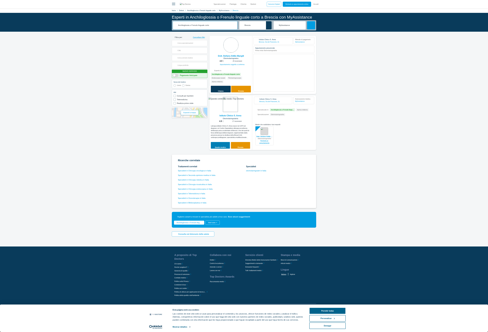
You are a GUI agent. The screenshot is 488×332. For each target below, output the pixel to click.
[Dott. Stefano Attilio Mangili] (231, 45)
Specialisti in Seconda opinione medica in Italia (196, 175)
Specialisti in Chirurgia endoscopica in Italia (195, 189)
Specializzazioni (220, 4)
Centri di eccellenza (217, 263)
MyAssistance (224, 10)
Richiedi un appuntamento (264, 142)
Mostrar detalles (180, 327)
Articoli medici (285, 263)
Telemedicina (182, 99)
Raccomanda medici (217, 281)
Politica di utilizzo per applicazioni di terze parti (190, 292)
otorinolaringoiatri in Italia (256, 171)
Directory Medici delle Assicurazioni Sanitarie (260, 260)
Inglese (292, 274)
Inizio (174, 10)
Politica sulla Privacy (181, 281)
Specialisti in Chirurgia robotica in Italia (193, 180)
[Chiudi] (311, 217)
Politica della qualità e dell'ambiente (186, 295)
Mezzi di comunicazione (289, 260)
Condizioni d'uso (180, 285)
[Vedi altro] (249, 41)
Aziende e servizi (216, 267)
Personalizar (326, 318)
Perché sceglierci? (180, 267)
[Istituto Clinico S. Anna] (230, 104)
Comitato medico (180, 278)
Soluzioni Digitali (274, 4)
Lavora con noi (215, 270)
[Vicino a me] (269, 25)
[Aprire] (205, 43)
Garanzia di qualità (180, 271)
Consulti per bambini (185, 96)
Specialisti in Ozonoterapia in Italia (191, 198)
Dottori (181, 10)
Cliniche (243, 4)
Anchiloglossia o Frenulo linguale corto (201, 10)
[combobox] (207, 25)
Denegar (327, 326)
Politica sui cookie (180, 288)
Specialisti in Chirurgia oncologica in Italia (194, 171)
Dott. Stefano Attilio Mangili (264, 136)
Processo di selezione (182, 274)
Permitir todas (327, 311)
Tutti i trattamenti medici (253, 270)
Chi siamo (177, 264)
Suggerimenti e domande (254, 263)
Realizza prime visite (185, 103)
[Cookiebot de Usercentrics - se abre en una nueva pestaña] (156, 327)
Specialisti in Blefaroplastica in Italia (192, 203)
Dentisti (253, 4)
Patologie (233, 4)
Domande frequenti (252, 267)
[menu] (173, 4)
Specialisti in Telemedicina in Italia (191, 194)
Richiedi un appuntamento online (296, 4)
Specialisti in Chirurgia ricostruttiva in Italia (195, 184)
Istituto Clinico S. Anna (230, 116)
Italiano (283, 274)
